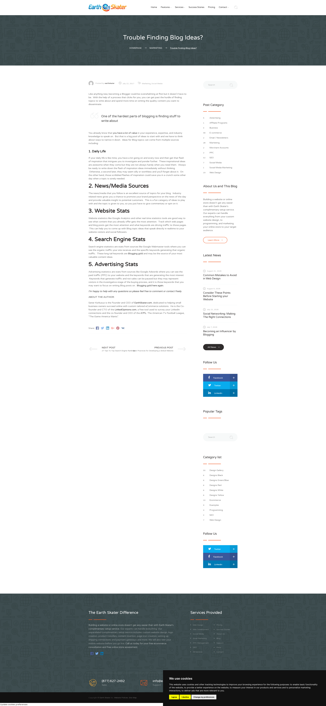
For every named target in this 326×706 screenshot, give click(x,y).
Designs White (216, 490)
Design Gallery (216, 470)
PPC (211, 152)
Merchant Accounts (219, 147)
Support (219, 643)
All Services (197, 652)
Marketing (146, 83)
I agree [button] (174, 697)
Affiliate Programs (218, 123)
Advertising (215, 118)
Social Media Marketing (221, 167)
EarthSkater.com (143, 302)
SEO (211, 157)
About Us (220, 634)
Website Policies (121, 698)
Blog (218, 638)
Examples (214, 505)
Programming (216, 510)
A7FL (143, 313)
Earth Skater (105, 698)
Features (166, 7)
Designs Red (215, 485)
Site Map (133, 698)
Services (180, 7)
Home (154, 7)
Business (213, 128)
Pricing (211, 7)
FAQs (218, 647)
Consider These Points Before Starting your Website (216, 296)
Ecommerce (215, 500)
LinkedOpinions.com (125, 309)
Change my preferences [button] (203, 697)
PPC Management (201, 643)
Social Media (157, 83)
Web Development (201, 629)
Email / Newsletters (219, 138)
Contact (224, 7)
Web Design (215, 172)
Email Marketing (200, 638)
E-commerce (215, 133)
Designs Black (216, 475)
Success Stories (196, 7)
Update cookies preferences (14, 704)
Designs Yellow (217, 495)
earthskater (109, 83)
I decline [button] (185, 697)
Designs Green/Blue (219, 480)
